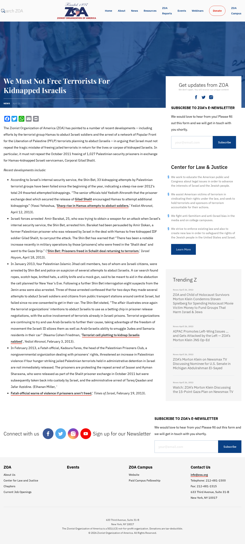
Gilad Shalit (83, 199)
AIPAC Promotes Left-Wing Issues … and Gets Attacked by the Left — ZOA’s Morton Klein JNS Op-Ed (201, 335)
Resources (150, 10)
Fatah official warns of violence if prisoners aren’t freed (51, 393)
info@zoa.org (199, 474)
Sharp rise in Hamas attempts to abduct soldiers (92, 206)
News (134, 10)
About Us (9, 474)
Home (108, 10)
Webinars (197, 10)
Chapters (9, 486)
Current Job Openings (18, 492)
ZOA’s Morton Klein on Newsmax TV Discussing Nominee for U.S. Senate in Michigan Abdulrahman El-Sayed (202, 363)
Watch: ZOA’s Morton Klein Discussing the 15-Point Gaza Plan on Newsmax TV (203, 389)
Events (182, 10)
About (121, 10)
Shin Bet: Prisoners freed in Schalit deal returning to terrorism (93, 251)
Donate (217, 10)
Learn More (183, 249)
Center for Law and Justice (21, 480)
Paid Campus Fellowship (144, 480)
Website (134, 474)
